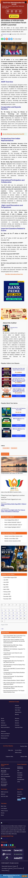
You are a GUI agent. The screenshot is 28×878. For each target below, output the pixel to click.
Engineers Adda (9, 756)
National (17, 705)
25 (6, 618)
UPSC (18, 781)
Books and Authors (5, 727)
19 (9, 615)
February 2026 (7, 591)
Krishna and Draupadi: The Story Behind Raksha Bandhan (13, 677)
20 (13, 615)
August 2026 (10, 577)
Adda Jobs (10, 750)
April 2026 (5, 587)
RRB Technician (4, 791)
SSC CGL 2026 (4, 796)
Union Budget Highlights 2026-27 (12, 527)
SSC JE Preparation (5, 776)
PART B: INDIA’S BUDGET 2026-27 (13, 524)
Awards (2, 720)
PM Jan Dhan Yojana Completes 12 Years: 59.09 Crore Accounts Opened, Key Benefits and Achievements (14, 641)
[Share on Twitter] (12, 39)
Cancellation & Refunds (7, 868)
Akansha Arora (6, 34)
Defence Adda (18, 752)
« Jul (2, 628)
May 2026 (5, 584)
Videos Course (4, 810)
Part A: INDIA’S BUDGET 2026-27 (12, 522)
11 (5, 613)
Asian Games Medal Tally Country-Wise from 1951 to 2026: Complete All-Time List (14, 636)
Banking (17, 714)
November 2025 (7, 598)
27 (13, 618)
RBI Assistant (4, 782)
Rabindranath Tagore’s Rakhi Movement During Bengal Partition (13, 687)
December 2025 (7, 596)
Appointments (18, 712)
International (14, 448)
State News (17, 710)
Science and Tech (5, 735)
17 (2, 615)
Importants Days (18, 727)
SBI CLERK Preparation (3, 771)
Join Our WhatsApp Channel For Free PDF (13, 134)
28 (17, 618)
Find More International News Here (14, 274)
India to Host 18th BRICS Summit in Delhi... (11, 492)
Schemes (3, 722)
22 (20, 615)
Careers (21, 799)
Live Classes (4, 808)
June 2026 (6, 582)
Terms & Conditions (18, 868)
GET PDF (24, 876)
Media (18, 796)
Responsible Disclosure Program (9, 866)
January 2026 (6, 594)
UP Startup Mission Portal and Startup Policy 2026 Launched (14, 665)
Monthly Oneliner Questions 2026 (12, 541)
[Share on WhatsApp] (2, 39)
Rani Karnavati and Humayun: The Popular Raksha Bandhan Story (13, 691)
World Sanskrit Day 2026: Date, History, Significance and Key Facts (12, 646)
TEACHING (19, 775)
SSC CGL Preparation (3, 779)
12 (9, 613)
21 (17, 615)
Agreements (4, 725)
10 (2, 613)
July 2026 (5, 579)
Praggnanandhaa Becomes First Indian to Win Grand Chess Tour (13, 661)
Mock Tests (3, 806)
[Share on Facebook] (9, 39)
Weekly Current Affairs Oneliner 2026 (13, 536)
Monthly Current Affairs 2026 (11, 538)
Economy (17, 725)
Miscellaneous (4, 738)
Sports (2, 718)
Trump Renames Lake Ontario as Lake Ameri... (12, 473)
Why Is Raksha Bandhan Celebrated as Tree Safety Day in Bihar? (14, 683)
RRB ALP (3, 794)
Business (17, 718)
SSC (18, 770)
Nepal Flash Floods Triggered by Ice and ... (11, 499)
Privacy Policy (5, 870)
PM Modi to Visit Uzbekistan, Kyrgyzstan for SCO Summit (14, 649)
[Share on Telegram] (4, 39)
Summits (17, 722)
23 (24, 615)
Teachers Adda (23, 746)
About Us (19, 791)
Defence (17, 720)
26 (9, 618)
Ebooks (2, 812)
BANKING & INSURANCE (20, 768)
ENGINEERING (20, 779)
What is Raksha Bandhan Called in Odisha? (14, 680)
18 (5, 615)
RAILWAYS (19, 772)
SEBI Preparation (5, 774)
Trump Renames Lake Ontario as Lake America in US (12, 653)
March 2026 (6, 589)
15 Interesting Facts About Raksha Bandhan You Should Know (14, 673)
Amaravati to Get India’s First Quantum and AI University (13, 657)
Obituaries (3, 731)
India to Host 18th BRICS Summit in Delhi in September (14, 669)
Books (2, 815)
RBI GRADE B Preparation (4, 785)
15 (20, 613)
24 (2, 618)
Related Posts (5, 454)
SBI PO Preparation (5, 768)
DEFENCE (19, 777)
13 (13, 613)
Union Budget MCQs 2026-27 (11, 520)
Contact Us (19, 794)
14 (17, 613)
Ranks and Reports (5, 733)
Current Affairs (6, 448)
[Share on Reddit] (7, 39)
